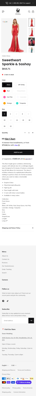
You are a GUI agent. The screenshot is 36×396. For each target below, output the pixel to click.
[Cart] (33, 11)
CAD (12, 365)
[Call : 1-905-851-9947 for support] (18, 3)
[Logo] (18, 11)
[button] (18, 159)
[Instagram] (3, 301)
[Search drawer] (29, 11)
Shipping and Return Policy (11, 228)
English (4, 365)
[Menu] (3, 11)
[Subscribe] (31, 320)
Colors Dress (6, 56)
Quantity (5, 133)
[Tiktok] (7, 301)
